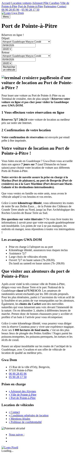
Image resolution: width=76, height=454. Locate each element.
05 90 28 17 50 (30, 9)
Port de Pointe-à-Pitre (30, 6)
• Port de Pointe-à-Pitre (22, 398)
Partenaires (50, 6)
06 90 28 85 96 (10, 9)
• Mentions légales (19, 418)
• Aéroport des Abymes (22, 391)
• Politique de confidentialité (25, 422)
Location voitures (21, 3)
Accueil (6, 3)
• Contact (14, 412)
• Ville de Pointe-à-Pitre (22, 394)
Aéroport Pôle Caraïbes (45, 3)
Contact (61, 6)
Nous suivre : (16, 434)
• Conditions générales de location (29, 415)
